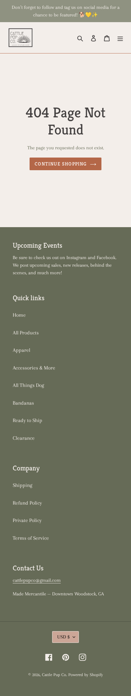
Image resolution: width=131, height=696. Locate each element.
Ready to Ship (27, 420)
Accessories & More (34, 368)
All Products (26, 333)
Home (19, 315)
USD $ (63, 637)
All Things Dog (28, 385)
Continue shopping (60, 164)
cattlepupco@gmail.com (37, 580)
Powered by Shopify (85, 674)
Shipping (22, 485)
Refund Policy (27, 503)
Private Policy (27, 520)
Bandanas (23, 403)
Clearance (24, 438)
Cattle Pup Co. (54, 674)
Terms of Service (31, 538)
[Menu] (120, 37)
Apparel (21, 350)
